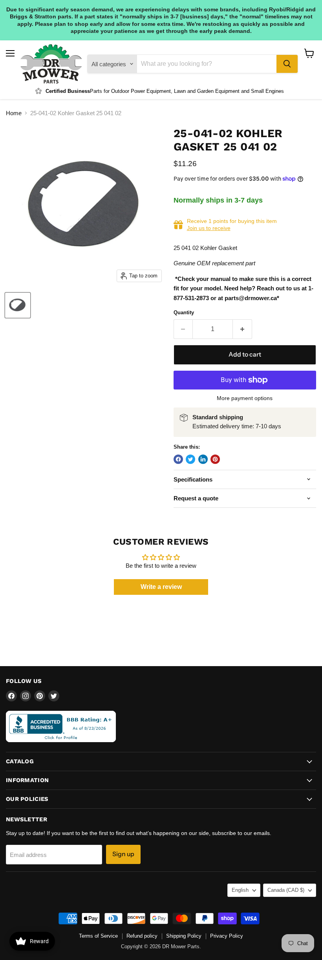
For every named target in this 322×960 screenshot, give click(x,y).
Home (14, 113)
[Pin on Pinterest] (215, 459)
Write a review (161, 586)
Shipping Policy (183, 936)
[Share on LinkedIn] (203, 459)
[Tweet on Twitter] (190, 459)
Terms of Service (98, 936)
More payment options (245, 398)
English (240, 890)
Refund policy (141, 936)
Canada (285, 890)
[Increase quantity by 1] (242, 329)
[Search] (287, 64)
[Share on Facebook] (178, 459)
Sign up (123, 854)
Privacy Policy (226, 936)
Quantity (184, 312)
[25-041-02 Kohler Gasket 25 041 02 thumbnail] (17, 305)
